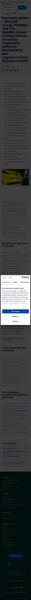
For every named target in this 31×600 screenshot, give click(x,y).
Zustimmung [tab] (6, 282)
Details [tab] (15, 282)
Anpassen (15, 316)
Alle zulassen (16, 311)
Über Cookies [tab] (25, 282)
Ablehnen (15, 321)
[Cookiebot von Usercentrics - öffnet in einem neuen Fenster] (22, 277)
